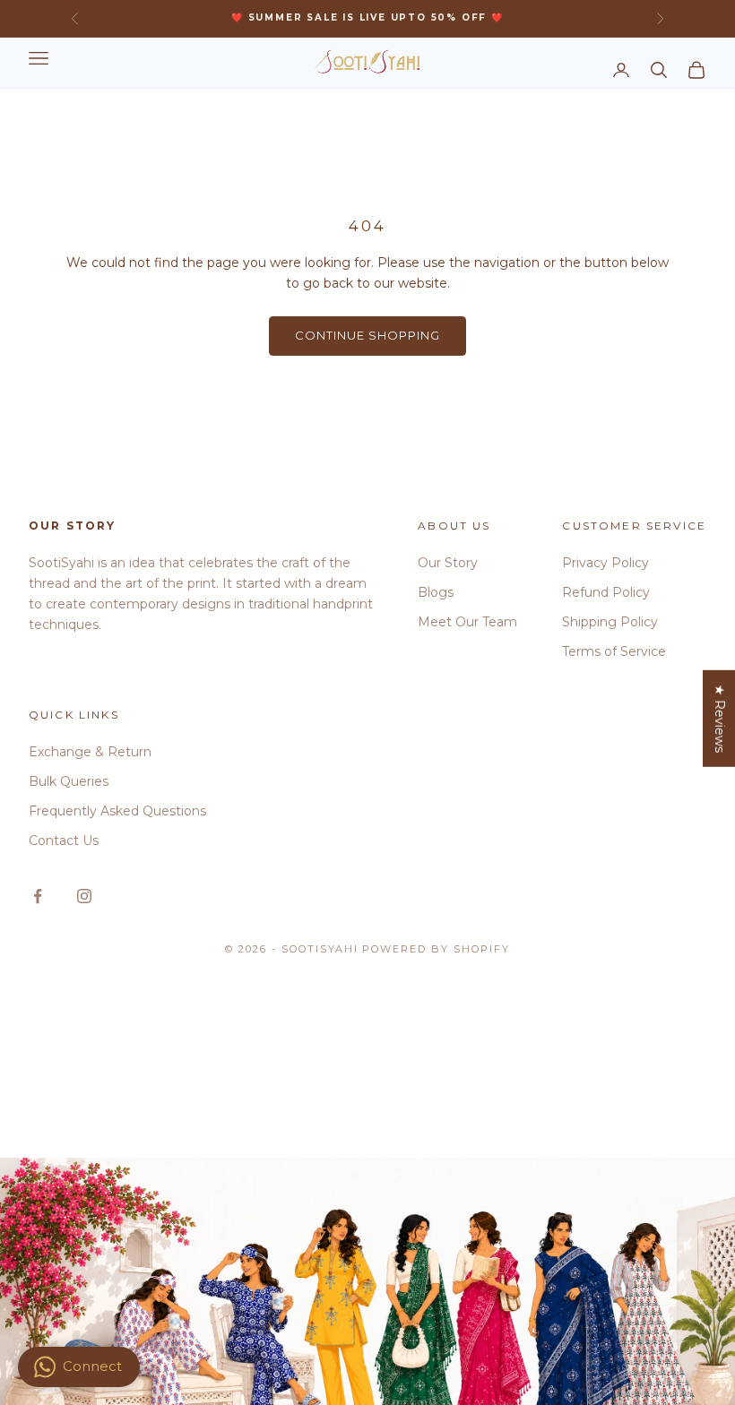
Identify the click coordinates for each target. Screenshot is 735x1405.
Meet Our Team (467, 622)
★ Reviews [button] (720, 719)
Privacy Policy (605, 563)
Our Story (448, 563)
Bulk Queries (68, 781)
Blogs (436, 592)
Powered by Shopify (436, 949)
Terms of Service (614, 651)
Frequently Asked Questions (117, 811)
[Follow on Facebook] (38, 896)
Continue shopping (368, 335)
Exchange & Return (90, 752)
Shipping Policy (610, 622)
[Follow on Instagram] (84, 896)
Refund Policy (606, 592)
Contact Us (64, 840)
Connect (92, 1366)
